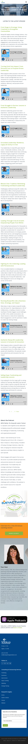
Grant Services (4, 678)
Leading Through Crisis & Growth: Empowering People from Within (12, 222)
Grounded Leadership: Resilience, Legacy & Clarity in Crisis (12, 144)
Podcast (3, 700)
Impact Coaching (5, 680)
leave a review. (17, 627)
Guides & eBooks (5, 697)
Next (17, 411)
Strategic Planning (5, 686)
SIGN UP (5, 725)
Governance (4, 675)
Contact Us (14, 740)
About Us (9, 740)
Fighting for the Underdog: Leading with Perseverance (13, 265)
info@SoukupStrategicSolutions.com (9, 654)
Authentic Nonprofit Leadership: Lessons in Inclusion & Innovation (12, 341)
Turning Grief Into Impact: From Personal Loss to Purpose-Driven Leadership (12, 68)
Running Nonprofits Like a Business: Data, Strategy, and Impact (13, 302)
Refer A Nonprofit (21, 740)
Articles (2, 695)
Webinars (3, 703)
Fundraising (3, 672)
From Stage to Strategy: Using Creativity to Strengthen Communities (11, 29)
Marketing (3, 683)
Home (4, 740)
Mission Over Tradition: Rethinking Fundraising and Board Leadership (13, 185)
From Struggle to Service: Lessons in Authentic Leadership (13, 106)
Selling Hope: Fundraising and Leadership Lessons (11, 376)
